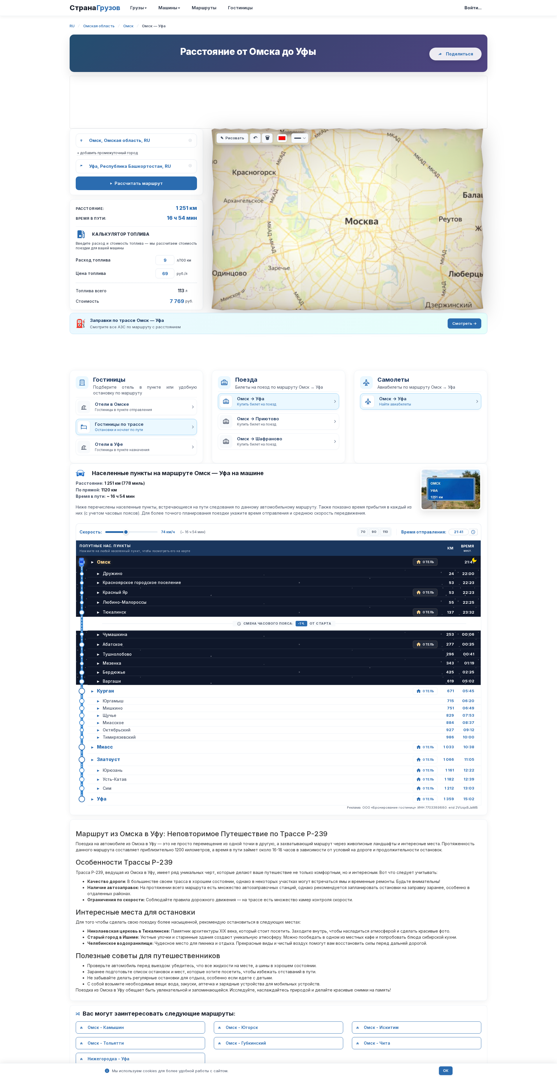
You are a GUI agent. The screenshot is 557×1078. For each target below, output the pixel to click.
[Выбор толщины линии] (299, 138)
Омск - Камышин (106, 1027)
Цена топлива (91, 273)
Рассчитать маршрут (139, 183)
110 (385, 532)
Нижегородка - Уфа (108, 1058)
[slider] (126, 532)
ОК (446, 1070)
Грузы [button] (137, 7)
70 (363, 532)
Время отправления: (423, 531)
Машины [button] (167, 7)
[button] (136, 407)
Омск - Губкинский (246, 1043)
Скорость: (90, 531)
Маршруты (204, 7)
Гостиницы (240, 7)
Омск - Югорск (242, 1027)
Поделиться (459, 53)
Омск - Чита (377, 1043)
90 (374, 532)
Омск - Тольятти (106, 1043)
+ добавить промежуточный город (107, 153)
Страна (95, 7)
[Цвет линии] (282, 138)
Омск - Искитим (381, 1027)
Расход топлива (93, 259)
